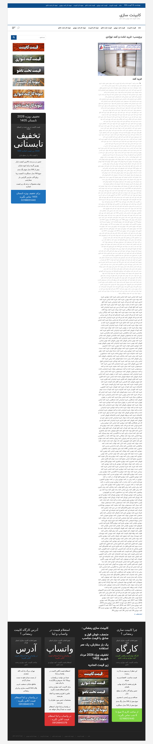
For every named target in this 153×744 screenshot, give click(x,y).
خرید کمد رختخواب (107, 133)
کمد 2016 (127, 195)
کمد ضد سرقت (129, 246)
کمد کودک (118, 260)
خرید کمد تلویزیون (125, 124)
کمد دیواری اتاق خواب (130, 222)
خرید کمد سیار (106, 135)
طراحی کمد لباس (114, 166)
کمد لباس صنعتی (134, 267)
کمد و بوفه (116, 280)
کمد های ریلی (117, 278)
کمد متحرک (128, 269)
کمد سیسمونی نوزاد (110, 242)
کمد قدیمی (108, 255)
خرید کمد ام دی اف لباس (110, 117)
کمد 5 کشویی (114, 195)
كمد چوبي (103, 191)
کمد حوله (118, 217)
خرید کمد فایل (129, 137)
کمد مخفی (122, 269)
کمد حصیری (124, 217)
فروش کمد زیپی (135, 182)
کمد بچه (126, 202)
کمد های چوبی (134, 278)
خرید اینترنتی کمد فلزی (117, 101)
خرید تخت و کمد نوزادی (114, 110)
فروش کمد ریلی (118, 179)
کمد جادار (118, 211)
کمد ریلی (115, 233)
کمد (131, 195)
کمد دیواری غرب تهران (123, 229)
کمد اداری (119, 200)
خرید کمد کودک (125, 141)
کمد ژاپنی (123, 238)
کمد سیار (137, 242)
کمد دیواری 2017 (106, 220)
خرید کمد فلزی (122, 137)
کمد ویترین (113, 284)
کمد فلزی (134, 253)
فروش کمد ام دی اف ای (124, 175)
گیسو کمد (103, 287)
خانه (120, 5)
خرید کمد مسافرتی (128, 150)
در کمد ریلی (135, 159)
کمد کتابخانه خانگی (107, 258)
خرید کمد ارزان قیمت (117, 115)
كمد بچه (109, 191)
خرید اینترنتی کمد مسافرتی (131, 103)
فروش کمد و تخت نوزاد (111, 186)
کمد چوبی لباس (132, 217)
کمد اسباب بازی (113, 200)
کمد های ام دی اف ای (111, 276)
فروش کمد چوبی (123, 177)
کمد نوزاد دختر (135, 276)
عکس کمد (111, 168)
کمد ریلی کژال (132, 235)
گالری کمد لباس (116, 287)
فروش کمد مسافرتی (115, 184)
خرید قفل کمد (135, 112)
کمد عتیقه (115, 249)
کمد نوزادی (127, 276)
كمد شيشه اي (126, 193)
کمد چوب (103, 213)
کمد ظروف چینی (123, 249)
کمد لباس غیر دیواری (114, 267)
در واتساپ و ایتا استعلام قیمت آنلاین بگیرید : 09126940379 (59, 719)
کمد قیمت (135, 258)
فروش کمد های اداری (133, 186)
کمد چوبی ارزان (125, 215)
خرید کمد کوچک (134, 141)
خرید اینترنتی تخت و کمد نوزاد (126, 92)
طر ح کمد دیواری (111, 164)
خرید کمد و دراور (109, 153)
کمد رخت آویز (134, 233)
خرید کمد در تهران (122, 128)
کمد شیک (122, 244)
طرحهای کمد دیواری (119, 168)
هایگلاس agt (122, 293)
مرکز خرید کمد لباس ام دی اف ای (118, 291)
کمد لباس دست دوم (112, 264)
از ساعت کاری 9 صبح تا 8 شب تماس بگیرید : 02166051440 (127, 715)
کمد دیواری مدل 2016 (123, 231)
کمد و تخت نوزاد (120, 282)
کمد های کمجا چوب (124, 280)
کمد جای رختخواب (110, 213)
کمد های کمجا (133, 280)
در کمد (127, 157)
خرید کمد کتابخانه (118, 139)
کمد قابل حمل (125, 255)
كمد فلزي (120, 193)
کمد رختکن (120, 233)
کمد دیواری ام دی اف (107, 222)
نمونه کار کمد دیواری (65, 5)
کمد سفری (133, 240)
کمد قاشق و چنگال (116, 255)
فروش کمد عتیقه (113, 182)
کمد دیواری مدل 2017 (110, 231)
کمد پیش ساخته (129, 206)
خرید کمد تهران (116, 124)
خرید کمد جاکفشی (107, 124)
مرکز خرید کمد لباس (133, 291)
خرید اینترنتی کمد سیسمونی (131, 101)
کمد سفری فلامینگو (125, 240)
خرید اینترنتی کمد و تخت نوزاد (126, 106)
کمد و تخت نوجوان (131, 282)
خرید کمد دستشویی (134, 130)
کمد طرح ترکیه (112, 246)
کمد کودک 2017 (111, 260)
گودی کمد (109, 287)
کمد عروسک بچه (132, 251)
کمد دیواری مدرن (133, 231)
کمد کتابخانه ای (116, 258)
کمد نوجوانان (124, 273)
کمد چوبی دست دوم (115, 215)
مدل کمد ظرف (112, 289)
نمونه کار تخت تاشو (52, 5)
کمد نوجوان (131, 273)
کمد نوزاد (118, 273)
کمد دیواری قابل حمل (111, 229)
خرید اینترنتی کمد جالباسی (129, 99)
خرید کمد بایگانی (132, 119)
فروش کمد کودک (125, 184)
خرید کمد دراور (113, 128)
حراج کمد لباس (114, 88)
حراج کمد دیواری (123, 88)
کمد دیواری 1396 (126, 220)
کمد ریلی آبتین (108, 233)
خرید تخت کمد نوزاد (130, 108)
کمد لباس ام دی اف (113, 262)
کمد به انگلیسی (119, 204)
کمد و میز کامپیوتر (132, 284)
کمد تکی (114, 208)
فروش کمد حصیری (128, 179)
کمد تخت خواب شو (108, 206)
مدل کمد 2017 (120, 289)
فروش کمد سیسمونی (124, 182)
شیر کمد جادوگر (131, 164)
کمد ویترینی (107, 284)
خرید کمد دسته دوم (122, 130)
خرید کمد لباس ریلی (118, 148)
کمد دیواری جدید (126, 224)
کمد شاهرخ (136, 244)
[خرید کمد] (120, 59)
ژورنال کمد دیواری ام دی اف (131, 161)
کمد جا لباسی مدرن (127, 211)
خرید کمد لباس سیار (107, 148)
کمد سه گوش (110, 240)
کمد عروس (109, 249)
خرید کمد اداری (135, 115)
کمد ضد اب (136, 246)
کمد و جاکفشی (112, 282)
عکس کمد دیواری (134, 170)
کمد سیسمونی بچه (121, 242)
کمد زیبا (113, 235)
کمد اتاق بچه (107, 197)
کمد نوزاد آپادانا (111, 273)
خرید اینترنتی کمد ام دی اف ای (130, 95)
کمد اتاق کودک (135, 200)
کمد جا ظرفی (135, 211)
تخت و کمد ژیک (124, 83)
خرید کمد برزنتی (121, 121)
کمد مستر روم (109, 271)
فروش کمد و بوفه (122, 186)
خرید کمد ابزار (121, 112)
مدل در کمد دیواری (129, 289)
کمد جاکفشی (105, 211)
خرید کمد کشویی (108, 139)
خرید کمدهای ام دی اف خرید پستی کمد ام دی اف (123, 155)
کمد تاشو (122, 206)
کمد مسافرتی (129, 271)
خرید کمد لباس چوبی (119, 146)
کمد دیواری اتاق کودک (118, 222)
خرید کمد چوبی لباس (109, 126)
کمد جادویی (112, 211)
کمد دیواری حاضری (133, 226)
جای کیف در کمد (131, 86)
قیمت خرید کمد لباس (110, 188)
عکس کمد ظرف (111, 170)
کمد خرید (107, 217)
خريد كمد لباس (132, 90)
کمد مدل (111, 269)
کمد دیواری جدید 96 (116, 224)
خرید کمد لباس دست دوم (131, 148)
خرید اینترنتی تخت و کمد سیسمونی (118, 90)
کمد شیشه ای (128, 244)
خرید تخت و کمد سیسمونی (117, 108)
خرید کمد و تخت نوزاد (120, 153)
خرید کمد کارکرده (113, 137)
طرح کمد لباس (128, 168)
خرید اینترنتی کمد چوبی (115, 99)
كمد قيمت (108, 193)
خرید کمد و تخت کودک (133, 153)
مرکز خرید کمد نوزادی (131, 293)
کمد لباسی (134, 269)
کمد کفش (135, 260)
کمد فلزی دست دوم (118, 253)
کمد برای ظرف (127, 204)
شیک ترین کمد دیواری (121, 164)
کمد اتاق (114, 197)
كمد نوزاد (135, 195)
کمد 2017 (121, 195)
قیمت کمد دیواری (102, 5)
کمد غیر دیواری (118, 251)
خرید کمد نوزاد (109, 150)
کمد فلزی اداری (127, 253)
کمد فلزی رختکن (108, 253)
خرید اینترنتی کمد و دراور (111, 106)
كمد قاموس (114, 193)
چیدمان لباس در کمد (121, 86)
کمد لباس (129, 262)
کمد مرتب (136, 271)
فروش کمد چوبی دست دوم (110, 177)
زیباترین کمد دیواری (126, 159)
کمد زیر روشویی (130, 238)
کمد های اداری (121, 276)
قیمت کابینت (113, 5)
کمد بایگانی (132, 202)
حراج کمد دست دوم (132, 88)
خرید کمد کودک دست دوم (114, 141)
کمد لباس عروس (124, 267)
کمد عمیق (125, 251)
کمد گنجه (135, 262)
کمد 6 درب (107, 195)
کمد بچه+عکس (135, 204)
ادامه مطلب (137, 614)
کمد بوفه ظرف (111, 204)
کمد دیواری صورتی (134, 229)
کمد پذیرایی (104, 204)
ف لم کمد (135, 173)
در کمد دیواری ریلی (113, 157)
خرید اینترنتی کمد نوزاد (117, 103)
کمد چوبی (132, 215)
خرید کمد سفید (114, 135)
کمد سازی (113, 238)
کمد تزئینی (127, 208)
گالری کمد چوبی (134, 287)
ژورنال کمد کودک (106, 161)
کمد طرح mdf (121, 246)
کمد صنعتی (116, 244)
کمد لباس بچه (134, 264)
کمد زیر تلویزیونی (105, 235)
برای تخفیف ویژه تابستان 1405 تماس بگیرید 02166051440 (28, 196)
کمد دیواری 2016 (116, 220)
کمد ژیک (118, 238)
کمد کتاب (130, 258)
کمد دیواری (134, 220)
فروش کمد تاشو (112, 175)
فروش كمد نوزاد (134, 175)
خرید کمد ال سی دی (133, 117)
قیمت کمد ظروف (125, 191)
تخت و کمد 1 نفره (134, 83)
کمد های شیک (110, 278)
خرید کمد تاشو (135, 124)
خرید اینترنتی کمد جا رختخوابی (123, 97)
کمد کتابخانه (124, 258)
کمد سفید (117, 240)
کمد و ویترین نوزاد (121, 284)
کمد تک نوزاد (120, 208)
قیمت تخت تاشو (90, 5)
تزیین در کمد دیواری (114, 83)
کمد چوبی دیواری (105, 215)
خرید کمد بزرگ (112, 121)
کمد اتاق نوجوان (127, 200)
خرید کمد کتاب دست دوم (131, 139)
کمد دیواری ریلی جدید (114, 226)
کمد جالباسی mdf (121, 213)
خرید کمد (137, 79)
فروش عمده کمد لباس (114, 173)
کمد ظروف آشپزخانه (133, 249)
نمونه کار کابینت (78, 5)
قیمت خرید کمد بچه (122, 188)
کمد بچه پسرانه (111, 202)
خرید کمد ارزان (126, 115)
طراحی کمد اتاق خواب (133, 166)
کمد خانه (112, 217)
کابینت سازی (130, 15)
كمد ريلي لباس (134, 193)
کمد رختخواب (127, 233)
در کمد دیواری (122, 157)
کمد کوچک (124, 260)
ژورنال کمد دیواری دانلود (117, 161)
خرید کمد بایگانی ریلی (122, 119)
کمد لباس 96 (122, 262)
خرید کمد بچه (112, 119)
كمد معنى (103, 193)
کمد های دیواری (126, 278)
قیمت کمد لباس (116, 191)
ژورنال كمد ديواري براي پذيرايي (113, 159)
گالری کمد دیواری (125, 287)
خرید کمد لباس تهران (131, 146)
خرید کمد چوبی (120, 126)
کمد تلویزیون (109, 208)
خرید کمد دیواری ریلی (118, 133)
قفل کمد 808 (132, 188)
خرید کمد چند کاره (129, 126)
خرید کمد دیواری (112, 130)
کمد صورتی (110, 244)
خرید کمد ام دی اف (122, 117)
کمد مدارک (116, 269)
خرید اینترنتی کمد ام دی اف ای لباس (111, 95)
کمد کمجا (129, 260)
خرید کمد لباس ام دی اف (120, 144)
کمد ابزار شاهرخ (129, 197)
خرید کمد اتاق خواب (112, 112)
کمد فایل (103, 251)
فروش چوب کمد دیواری (126, 173)
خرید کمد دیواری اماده (130, 133)
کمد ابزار (136, 197)
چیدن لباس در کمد (109, 86)
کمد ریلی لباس (125, 235)
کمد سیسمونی (130, 242)
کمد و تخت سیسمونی (107, 280)
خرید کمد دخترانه (132, 128)
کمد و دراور (105, 282)
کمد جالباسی (129, 213)
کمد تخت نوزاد (135, 208)
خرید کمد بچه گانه (131, 121)
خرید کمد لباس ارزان (133, 144)
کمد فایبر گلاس (110, 251)
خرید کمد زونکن (124, 135)
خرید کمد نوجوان (118, 150)
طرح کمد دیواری (105, 166)
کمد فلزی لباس (133, 255)
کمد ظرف (106, 246)
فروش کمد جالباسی (133, 177)
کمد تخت (117, 206)
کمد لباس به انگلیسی (124, 264)
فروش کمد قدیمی (134, 184)
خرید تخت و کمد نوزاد (127, 110)
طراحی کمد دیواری (123, 166)
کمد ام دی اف (104, 200)
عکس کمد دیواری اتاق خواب (122, 170)
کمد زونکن (118, 235)
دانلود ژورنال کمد (134, 157)
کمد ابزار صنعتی (120, 197)
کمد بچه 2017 (120, 202)
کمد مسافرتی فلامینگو (120, 271)
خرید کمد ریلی (131, 135)
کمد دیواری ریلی (124, 226)
